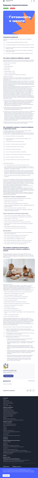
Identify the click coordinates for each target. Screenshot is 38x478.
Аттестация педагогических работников (10, 412)
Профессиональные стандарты (9, 411)
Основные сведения (7, 441)
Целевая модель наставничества (9, 418)
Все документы (31, 380)
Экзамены (5, 429)
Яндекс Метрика (22, 469)
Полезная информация (7, 422)
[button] (31, 1)
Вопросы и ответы (6, 457)
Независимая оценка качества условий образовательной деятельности (16, 460)
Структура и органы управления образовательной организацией (15, 450)
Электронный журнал (7, 408)
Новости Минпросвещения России (9, 413)
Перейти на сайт (8, 375)
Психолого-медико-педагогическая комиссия (11, 435)
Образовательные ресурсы (8, 409)
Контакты (5, 455)
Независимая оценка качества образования (11, 458)
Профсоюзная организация (8, 416)
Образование (5, 444)
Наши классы (5, 404)
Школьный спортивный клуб (8, 430)
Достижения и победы (7, 405)
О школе (4, 399)
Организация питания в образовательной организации (13, 446)
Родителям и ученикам (7, 421)
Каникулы (5, 427)
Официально (5, 438)
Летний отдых (5, 434)
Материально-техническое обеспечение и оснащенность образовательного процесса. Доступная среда (17, 452)
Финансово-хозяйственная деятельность (10, 449)
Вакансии (5, 417)
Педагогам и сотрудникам (8, 407)
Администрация (6, 400)
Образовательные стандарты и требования (11, 445)
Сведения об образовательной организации (11, 440)
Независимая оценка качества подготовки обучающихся (13, 461)
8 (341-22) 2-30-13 (6, 466)
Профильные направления (8, 403)
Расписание (5, 437)
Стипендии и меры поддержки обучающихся (11, 431)
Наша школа (5, 398)
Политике (32, 471)
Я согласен (6, 475)
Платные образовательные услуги (9, 425)
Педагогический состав (7, 453)
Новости (4, 426)
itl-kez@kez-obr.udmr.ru (16, 466)
